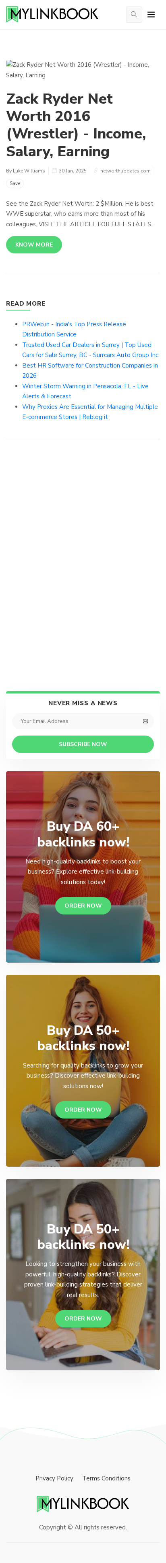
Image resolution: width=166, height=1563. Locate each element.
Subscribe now (83, 744)
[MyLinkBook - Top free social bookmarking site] (83, 1504)
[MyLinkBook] (52, 14)
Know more (34, 245)
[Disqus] (83, 567)
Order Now (83, 906)
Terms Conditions (106, 1478)
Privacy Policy (54, 1478)
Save (15, 183)
